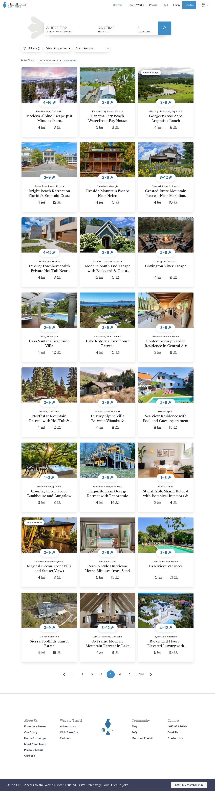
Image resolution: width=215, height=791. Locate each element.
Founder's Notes (35, 726)
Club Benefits (69, 732)
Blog (134, 726)
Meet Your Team (35, 744)
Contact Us (175, 738)
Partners (66, 738)
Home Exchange (35, 738)
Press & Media (33, 750)
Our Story (30, 732)
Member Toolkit (142, 738)
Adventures (68, 726)
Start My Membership (189, 785)
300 (141, 674)
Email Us (173, 732)
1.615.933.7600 (177, 726)
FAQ (134, 732)
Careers (29, 755)
